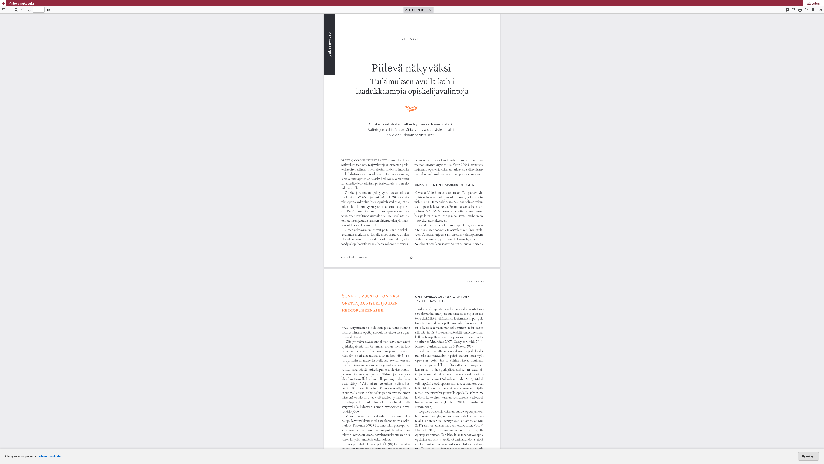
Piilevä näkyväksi (22, 3)
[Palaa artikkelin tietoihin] (3, 3)
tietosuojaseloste (49, 456)
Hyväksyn (808, 456)
